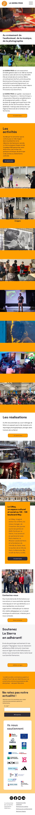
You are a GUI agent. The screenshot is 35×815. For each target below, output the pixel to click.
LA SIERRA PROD (16, 3)
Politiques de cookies (22, 806)
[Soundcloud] (23, 798)
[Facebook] (15, 798)
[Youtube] (19, 798)
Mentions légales (21, 811)
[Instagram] (11, 798)
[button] (32, 30)
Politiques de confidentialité (24, 809)
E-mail (6, 706)
